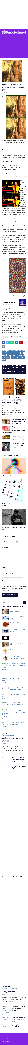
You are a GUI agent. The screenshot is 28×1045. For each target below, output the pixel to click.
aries (8, 350)
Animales (4, 743)
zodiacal (22, 357)
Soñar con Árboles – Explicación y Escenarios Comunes (16, 704)
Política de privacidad (7, 1041)
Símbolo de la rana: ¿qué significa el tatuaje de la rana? (19, 1019)
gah (22, 353)
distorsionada (11, 353)
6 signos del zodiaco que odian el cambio (13, 476)
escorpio (18, 353)
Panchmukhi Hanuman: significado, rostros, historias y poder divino (18, 437)
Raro (3, 357)
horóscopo (9, 355)
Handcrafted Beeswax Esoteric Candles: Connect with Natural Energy (12, 400)
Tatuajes (4, 994)
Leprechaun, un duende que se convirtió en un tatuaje (18, 1008)
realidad (8, 357)
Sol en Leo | (12, 649)
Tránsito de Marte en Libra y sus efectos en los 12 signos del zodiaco (17, 665)
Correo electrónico (7, 574)
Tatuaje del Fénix (9, 992)
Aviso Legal (15, 1039)
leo (14, 355)
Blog (3, 405)
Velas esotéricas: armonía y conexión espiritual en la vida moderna (19, 421)
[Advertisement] (14, 50)
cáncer (16, 350)
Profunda (21, 355)
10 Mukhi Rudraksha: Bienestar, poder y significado (13, 372)
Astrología (4, 92)
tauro (18, 357)
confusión (4, 353)
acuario (4, 350)
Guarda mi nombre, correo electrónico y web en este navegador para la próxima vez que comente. (14, 588)
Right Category (7, 987)
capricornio (22, 350)
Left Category (7, 733)
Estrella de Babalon (14, 678)
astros (12, 350)
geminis (4, 355)
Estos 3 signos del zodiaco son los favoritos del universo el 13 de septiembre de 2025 (17, 710)
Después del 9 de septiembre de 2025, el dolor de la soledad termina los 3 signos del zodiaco (14, 367)
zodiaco (4, 359)
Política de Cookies (6, 1039)
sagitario (13, 357)
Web (3, 580)
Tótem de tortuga (17, 876)
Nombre (4, 567)
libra (17, 355)
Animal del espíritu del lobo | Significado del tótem (18, 759)
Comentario (5, 547)
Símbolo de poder (14, 622)
